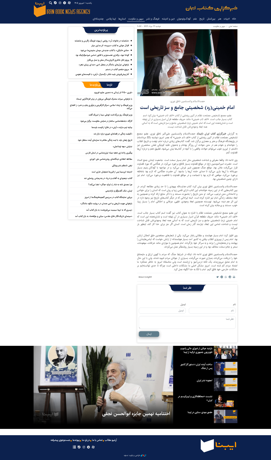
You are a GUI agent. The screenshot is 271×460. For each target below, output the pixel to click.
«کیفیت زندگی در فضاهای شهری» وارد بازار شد (112, 134)
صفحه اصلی (232, 26)
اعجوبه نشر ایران (204, 380)
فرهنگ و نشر (152, 19)
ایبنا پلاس (111, 19)
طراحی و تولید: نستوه (132, 455)
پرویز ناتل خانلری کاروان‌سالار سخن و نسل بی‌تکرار (108, 60)
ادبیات (227, 19)
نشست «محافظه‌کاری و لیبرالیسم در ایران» (195, 398)
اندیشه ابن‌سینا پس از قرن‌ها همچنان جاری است (112, 172)
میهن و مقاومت (135, 19)
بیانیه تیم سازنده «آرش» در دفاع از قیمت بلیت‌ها (112, 127)
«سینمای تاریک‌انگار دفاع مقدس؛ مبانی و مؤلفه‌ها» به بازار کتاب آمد (103, 216)
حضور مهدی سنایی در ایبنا (200, 412)
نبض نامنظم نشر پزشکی (122, 165)
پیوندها (76, 440)
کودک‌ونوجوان (184, 19)
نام (234, 304)
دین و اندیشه (168, 19)
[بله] (79, 447)
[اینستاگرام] (84, 447)
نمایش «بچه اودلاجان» (122, 146)
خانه (234, 19)
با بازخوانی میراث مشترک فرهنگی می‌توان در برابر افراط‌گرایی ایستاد (104, 99)
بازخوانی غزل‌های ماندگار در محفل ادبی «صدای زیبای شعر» (104, 64)
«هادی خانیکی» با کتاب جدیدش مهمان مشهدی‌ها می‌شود (104, 50)
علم (195, 19)
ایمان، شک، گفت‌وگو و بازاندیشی (118, 191)
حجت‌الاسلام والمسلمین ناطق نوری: (187, 101)
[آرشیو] (74, 447)
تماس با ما (97, 440)
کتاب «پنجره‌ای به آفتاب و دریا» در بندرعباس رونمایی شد (108, 178)
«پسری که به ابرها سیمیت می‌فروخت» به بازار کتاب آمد (109, 210)
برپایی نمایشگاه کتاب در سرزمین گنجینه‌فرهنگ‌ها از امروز (108, 197)
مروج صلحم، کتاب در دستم (117, 69)
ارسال (149, 334)
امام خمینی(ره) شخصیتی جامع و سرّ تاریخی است (187, 107)
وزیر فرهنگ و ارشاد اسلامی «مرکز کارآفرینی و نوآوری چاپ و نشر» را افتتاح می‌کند (101, 106)
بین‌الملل (211, 19)
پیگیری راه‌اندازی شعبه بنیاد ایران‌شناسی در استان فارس (108, 153)
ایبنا (211, 9)
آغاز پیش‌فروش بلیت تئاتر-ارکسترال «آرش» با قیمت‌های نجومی (102, 74)
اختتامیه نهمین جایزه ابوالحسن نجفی (136, 414)
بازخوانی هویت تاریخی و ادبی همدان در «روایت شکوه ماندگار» (106, 203)
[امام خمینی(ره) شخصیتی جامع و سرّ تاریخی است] (187, 62)
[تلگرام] (88, 447)
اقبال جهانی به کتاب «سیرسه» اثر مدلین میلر (110, 45)
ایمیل (183, 304)
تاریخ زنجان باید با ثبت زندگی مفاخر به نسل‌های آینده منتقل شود (105, 140)
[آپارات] (93, 447)
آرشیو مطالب (111, 440)
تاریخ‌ (201, 19)
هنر (219, 19)
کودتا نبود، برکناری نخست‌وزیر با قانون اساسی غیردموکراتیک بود (102, 55)
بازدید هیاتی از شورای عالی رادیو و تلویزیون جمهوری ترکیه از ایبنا (196, 350)
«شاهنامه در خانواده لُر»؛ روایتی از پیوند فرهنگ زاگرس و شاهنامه (102, 41)
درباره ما (86, 440)
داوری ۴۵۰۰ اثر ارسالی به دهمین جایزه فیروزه (113, 92)
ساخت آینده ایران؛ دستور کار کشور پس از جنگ (196, 366)
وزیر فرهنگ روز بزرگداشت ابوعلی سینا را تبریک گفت (110, 115)
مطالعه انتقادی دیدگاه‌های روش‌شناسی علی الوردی (111, 159)
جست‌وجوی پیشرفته (60, 440)
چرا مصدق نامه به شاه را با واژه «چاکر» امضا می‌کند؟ (110, 184)
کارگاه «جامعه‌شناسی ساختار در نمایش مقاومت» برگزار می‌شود (106, 121)
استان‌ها (122, 19)
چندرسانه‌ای (98, 19)
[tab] (110, 85)
